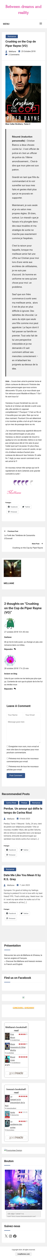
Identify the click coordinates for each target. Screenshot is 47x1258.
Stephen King (15, 1115)
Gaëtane (8, 637)
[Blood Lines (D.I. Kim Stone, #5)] (7, 1062)
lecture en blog (10, 674)
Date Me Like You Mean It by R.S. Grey (22, 877)
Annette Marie (10, 1052)
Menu (6, 24)
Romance (12, 36)
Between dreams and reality (23, 9)
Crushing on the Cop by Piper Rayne (27, 548)
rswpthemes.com (23, 1254)
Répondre (8, 649)
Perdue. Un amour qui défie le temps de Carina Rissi (23, 810)
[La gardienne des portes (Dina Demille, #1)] (7, 1126)
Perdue (24, 803)
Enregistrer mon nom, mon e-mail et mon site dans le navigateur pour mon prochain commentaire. (23, 749)
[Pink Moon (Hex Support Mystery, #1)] (7, 1039)
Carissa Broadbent (11, 1108)
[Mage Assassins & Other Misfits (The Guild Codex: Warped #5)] (7, 1049)
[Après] (7, 1118)
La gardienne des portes (16, 1124)
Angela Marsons (16, 1062)
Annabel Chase (16, 1040)
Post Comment (16, 775)
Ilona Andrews (10, 1130)
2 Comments (14, 54)
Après (12, 1112)
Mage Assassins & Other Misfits (18, 1047)
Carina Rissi (11, 803)
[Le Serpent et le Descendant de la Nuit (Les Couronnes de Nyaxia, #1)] (7, 1101)
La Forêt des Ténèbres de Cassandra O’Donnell (19, 537)
